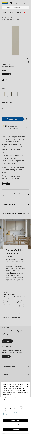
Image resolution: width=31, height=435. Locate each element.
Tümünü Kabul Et (15, 420)
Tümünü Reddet (15, 425)
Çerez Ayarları (15, 429)
